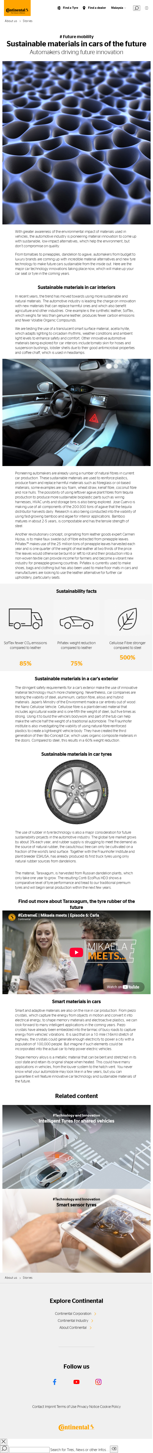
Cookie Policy (110, 1407)
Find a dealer (97, 7)
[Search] (4, 1449)
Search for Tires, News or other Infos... (79, 1450)
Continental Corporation (73, 1314)
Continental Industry (73, 1321)
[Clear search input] (114, 1449)
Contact (38, 1407)
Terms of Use (66, 1407)
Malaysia (117, 7)
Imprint (50, 1407)
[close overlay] (3, 1442)
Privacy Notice (88, 1407)
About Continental (73, 1328)
